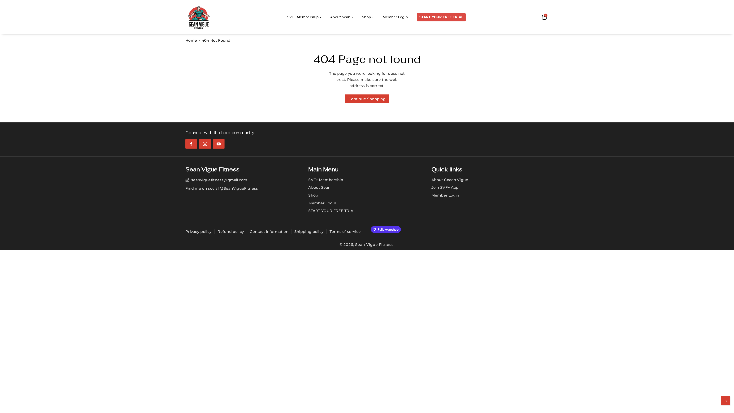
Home (191, 40)
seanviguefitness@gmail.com (219, 180)
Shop (313, 195)
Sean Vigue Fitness (374, 244)
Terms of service (345, 231)
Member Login (322, 203)
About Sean (319, 187)
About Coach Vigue (449, 179)
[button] (304, 17)
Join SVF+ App (445, 187)
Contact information (269, 231)
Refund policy (231, 231)
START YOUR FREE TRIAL (331, 210)
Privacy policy (198, 231)
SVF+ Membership (325, 179)
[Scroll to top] (725, 400)
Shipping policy (309, 231)
